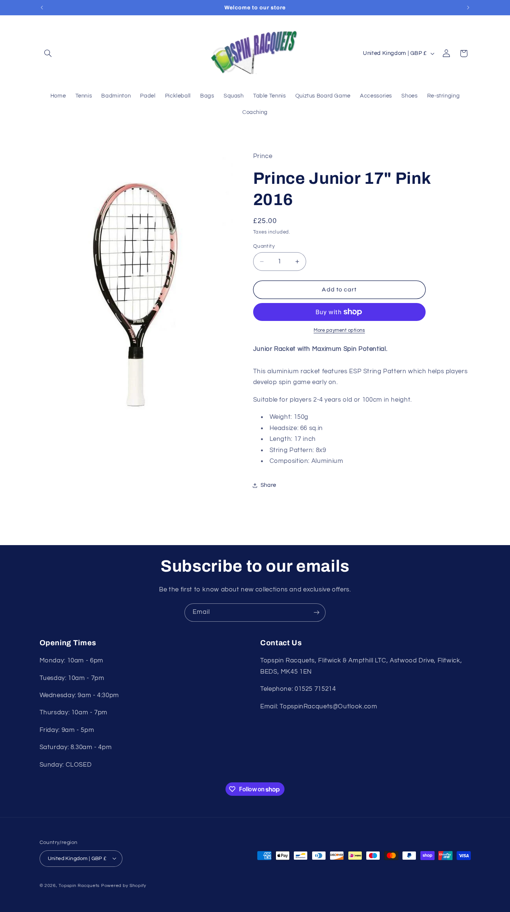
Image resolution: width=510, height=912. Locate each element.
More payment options (339, 330)
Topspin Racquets (79, 885)
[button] (48, 53)
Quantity (264, 246)
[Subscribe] (316, 612)
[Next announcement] (468, 7)
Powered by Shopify (123, 885)
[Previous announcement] (42, 7)
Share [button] (268, 485)
